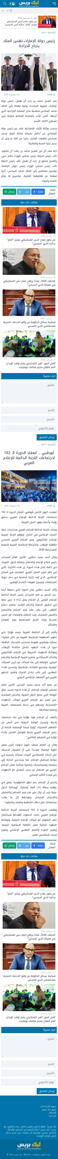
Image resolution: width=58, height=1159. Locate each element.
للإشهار (52, 1113)
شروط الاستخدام (48, 1106)
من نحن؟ (52, 1116)
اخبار (43, 32)
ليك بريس (51, 1126)
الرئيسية (52, 32)
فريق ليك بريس (49, 1109)
